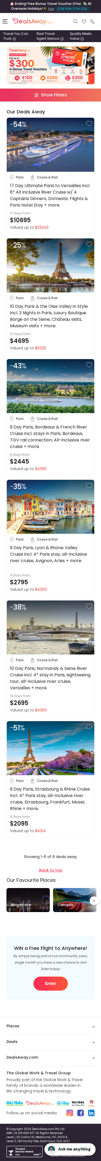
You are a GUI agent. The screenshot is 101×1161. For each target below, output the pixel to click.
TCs (51, 9)
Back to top (50, 870)
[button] (89, 123)
